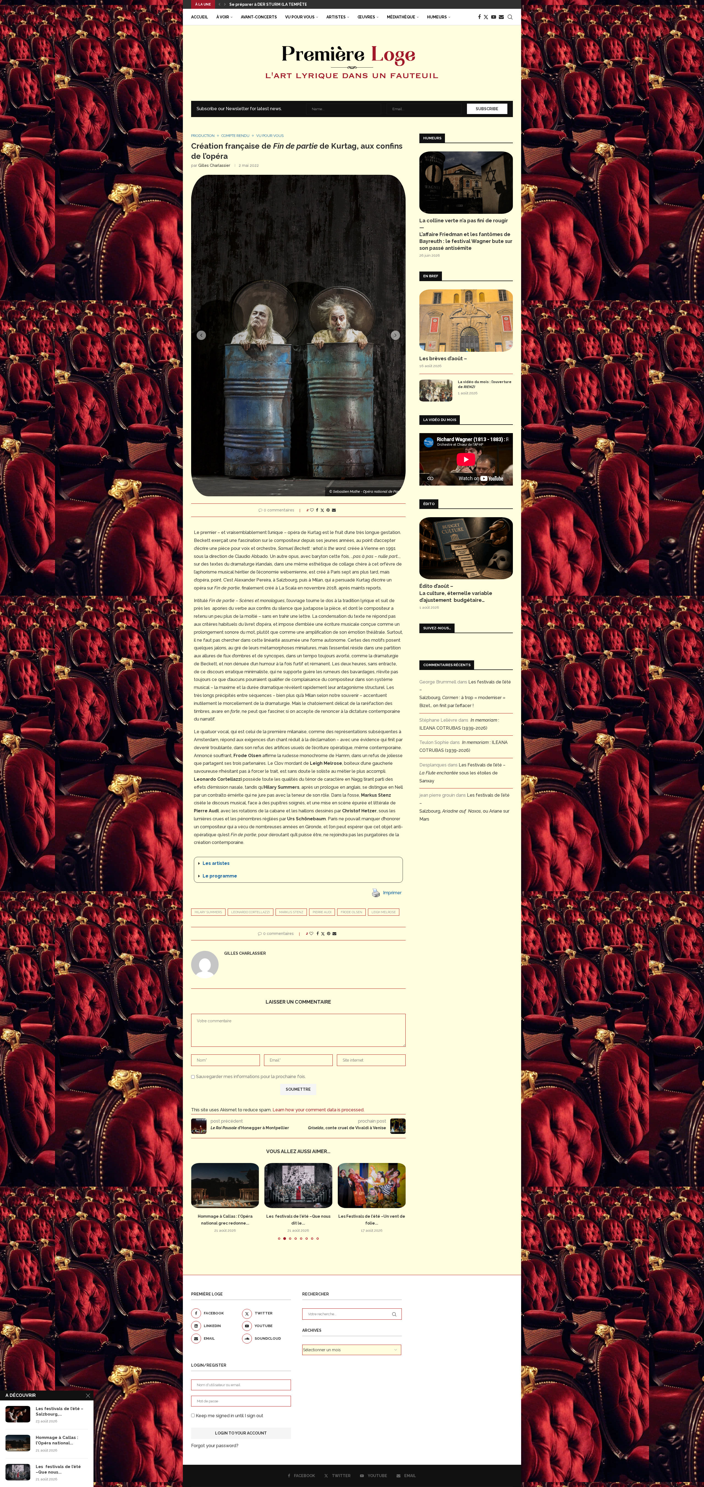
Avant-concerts (259, 17)
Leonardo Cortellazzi (250, 912)
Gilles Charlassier (214, 165)
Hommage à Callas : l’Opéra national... (57, 1440)
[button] (219, 4)
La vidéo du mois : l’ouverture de (485, 384)
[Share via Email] (334, 510)
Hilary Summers (208, 912)
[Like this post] (312, 510)
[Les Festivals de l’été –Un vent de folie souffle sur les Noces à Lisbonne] (225, 1185)
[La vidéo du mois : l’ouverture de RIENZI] (435, 390)
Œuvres (366, 17)
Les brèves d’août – (443, 358)
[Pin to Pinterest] (328, 510)
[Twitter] (485, 17)
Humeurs (437, 17)
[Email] (501, 17)
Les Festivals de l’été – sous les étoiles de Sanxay (462, 772)
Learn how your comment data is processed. (318, 1109)
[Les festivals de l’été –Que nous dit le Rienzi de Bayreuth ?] (18, 1472)
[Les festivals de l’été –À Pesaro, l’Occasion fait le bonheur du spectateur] (372, 1185)
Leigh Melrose (384, 912)
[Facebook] (479, 17)
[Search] (510, 17)
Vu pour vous (300, 17)
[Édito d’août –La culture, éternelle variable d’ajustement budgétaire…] (466, 548)
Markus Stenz (291, 912)
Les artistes (216, 863)
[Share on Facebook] (317, 510)
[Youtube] (493, 17)
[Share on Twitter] (322, 510)
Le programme (220, 876)
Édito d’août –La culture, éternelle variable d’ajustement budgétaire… (455, 593)
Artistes (336, 17)
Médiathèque (401, 17)
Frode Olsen (351, 912)
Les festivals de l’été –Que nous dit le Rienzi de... (278, 4)
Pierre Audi (322, 912)
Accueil (199, 17)
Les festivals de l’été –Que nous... (58, 1469)
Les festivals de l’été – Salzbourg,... (59, 1411)
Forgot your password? (214, 1445)
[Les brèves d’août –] (466, 320)
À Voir (222, 17)
